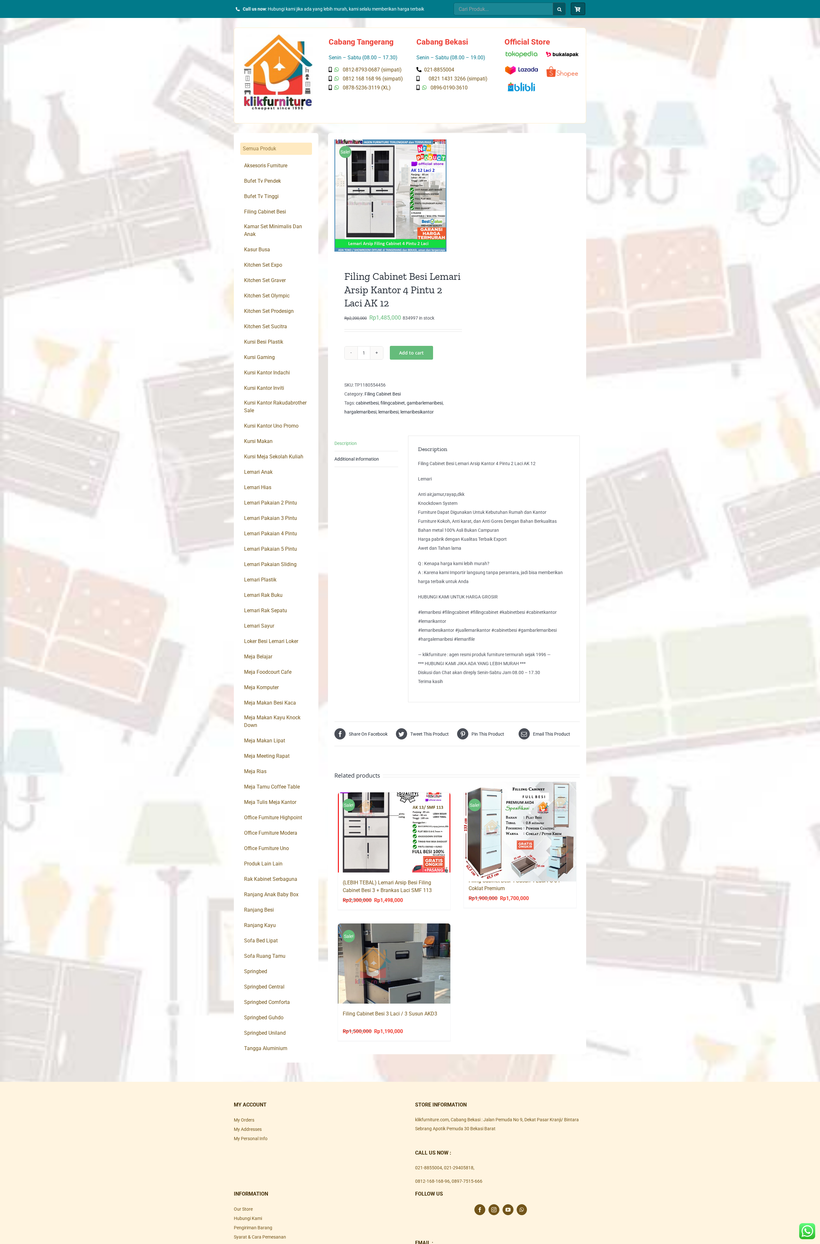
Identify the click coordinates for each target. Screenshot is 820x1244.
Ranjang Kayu (260, 925)
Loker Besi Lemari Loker (271, 641)
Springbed (255, 971)
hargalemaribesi (360, 411)
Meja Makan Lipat (264, 741)
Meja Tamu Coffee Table (272, 787)
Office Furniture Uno (266, 848)
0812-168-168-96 (432, 1181)
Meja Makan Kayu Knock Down (272, 721)
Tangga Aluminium (265, 1048)
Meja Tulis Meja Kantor (270, 802)
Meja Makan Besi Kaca (270, 703)
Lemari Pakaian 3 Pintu (270, 518)
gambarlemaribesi (425, 402)
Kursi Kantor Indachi (267, 373)
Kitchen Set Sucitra (265, 326)
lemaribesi (388, 411)
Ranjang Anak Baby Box (271, 894)
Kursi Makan (258, 441)
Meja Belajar (258, 657)
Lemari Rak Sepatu (265, 610)
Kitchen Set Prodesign (269, 311)
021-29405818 (458, 1167)
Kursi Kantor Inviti (264, 388)
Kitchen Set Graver (265, 280)
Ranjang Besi (259, 910)
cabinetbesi (367, 402)
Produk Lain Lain (263, 864)
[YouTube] (508, 1209)
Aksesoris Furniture (265, 166)
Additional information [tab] (356, 459)
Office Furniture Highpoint (273, 817)
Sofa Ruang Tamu (264, 956)
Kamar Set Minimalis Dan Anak (273, 230)
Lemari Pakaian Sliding (270, 564)
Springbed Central (264, 987)
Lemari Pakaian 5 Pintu (270, 549)
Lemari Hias (257, 487)
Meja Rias (255, 771)
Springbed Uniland (265, 1033)
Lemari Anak (258, 472)
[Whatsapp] (522, 1209)
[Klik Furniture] (278, 36)
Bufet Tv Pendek (262, 181)
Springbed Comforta (267, 1002)
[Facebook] (479, 1209)
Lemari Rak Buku (263, 595)
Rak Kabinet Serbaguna (270, 879)
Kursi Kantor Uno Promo (271, 426)
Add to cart (411, 353)
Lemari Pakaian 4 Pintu (270, 533)
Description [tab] (345, 443)
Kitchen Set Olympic (267, 296)
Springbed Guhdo (263, 1017)
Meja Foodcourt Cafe (267, 672)
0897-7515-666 (467, 1181)
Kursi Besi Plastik (263, 342)
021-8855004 (428, 1167)
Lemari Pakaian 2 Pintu (270, 503)
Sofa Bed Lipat (261, 941)
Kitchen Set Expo (263, 265)
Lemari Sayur (259, 626)
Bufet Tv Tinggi (261, 196)
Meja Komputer (261, 687)
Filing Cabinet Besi (383, 394)
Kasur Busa (257, 249)
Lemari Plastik (260, 580)
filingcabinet (393, 402)
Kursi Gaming (259, 357)
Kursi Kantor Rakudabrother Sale (275, 406)
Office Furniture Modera (270, 833)
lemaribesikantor (417, 411)
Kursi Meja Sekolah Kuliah (273, 457)
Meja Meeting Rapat (267, 756)
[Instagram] (493, 1209)
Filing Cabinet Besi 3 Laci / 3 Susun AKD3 (390, 1014)
